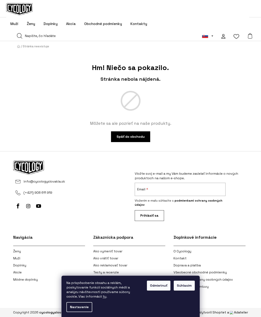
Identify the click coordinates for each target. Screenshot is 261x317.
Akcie (17, 272)
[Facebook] (18, 206)
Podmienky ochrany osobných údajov (203, 279)
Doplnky (19, 265)
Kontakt (180, 258)
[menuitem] (14, 24)
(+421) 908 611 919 (38, 192)
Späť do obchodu (131, 136)
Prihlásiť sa (149, 215)
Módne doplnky (25, 279)
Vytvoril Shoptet (212, 312)
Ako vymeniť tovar (107, 251)
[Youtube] (38, 206)
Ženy (17, 251)
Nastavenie (79, 307)
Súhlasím (184, 285)
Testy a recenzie (106, 272)
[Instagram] (28, 206)
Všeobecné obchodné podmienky (200, 272)
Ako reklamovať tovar (110, 265)
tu (104, 296)
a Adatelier (237, 312)
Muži (16, 258)
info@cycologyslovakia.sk (44, 181)
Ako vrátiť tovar (105, 258)
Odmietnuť (158, 285)
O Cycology (182, 251)
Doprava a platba (187, 265)
